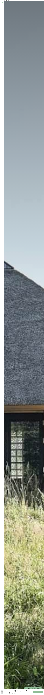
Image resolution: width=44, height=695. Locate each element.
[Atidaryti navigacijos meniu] (2, 2)
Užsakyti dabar (38, 692)
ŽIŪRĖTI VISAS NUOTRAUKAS (34, 688)
